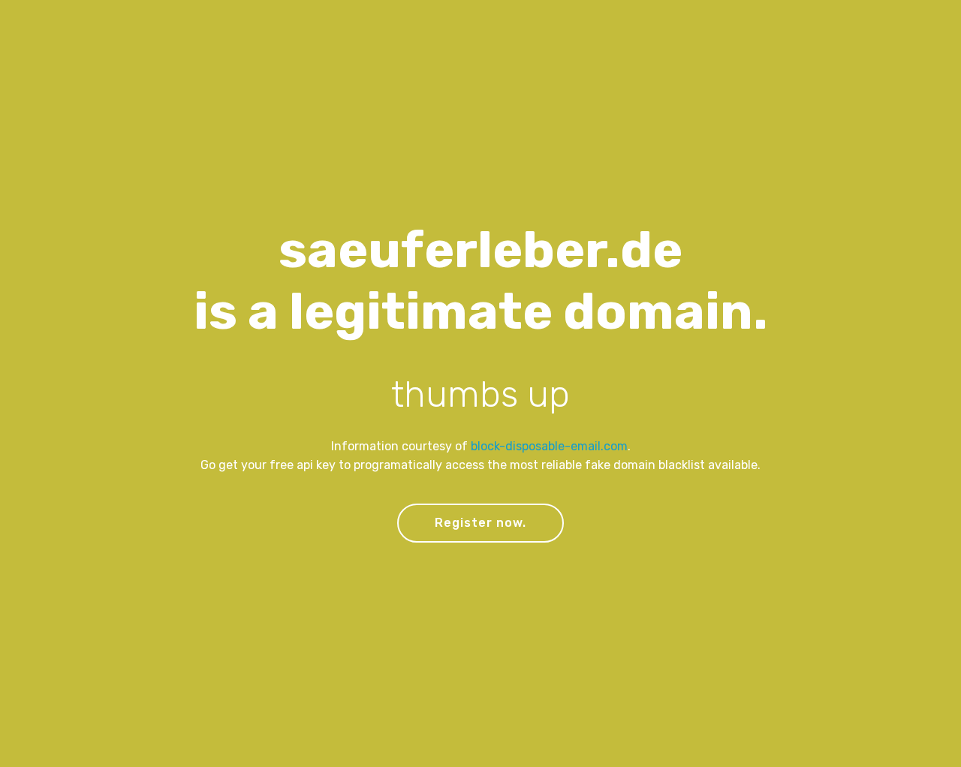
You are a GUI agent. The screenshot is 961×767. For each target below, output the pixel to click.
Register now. (480, 523)
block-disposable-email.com (549, 446)
